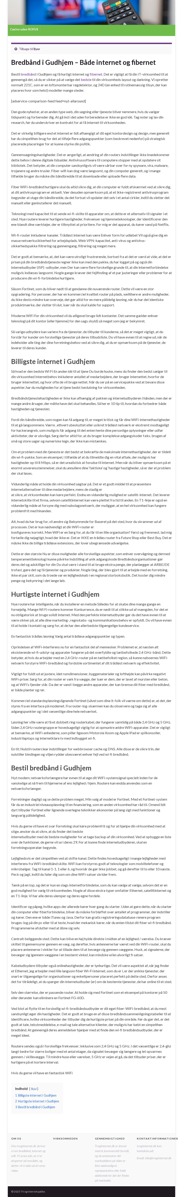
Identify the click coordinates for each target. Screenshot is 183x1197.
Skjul (34, 1089)
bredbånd (28, 74)
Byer (36, 49)
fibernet (96, 74)
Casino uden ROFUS (24, 29)
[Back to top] (173, 1187)
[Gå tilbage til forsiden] (91, 12)
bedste (86, 79)
